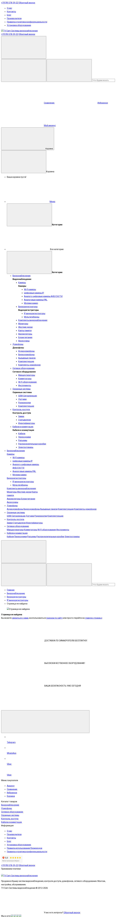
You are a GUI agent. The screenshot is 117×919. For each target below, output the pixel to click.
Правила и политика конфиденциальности (27, 22)
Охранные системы (22, 389)
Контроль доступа (21, 409)
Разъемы (22, 440)
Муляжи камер (31, 303)
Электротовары (25, 447)
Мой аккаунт (50, 125)
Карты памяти (25, 330)
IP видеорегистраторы (34, 313)
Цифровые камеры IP (34, 293)
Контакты (11, 11)
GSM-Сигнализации (27, 396)
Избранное (12, 793)
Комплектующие (26, 361)
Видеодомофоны (26, 354)
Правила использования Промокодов (24, 848)
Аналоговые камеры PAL (35, 300)
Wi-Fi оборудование (27, 382)
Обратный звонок (27, 3)
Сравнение (12, 789)
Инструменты (24, 385)
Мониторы (23, 324)
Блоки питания (25, 337)
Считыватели (24, 420)
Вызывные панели (27, 358)
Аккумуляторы (25, 334)
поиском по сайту (54, 618)
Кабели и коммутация (23, 427)
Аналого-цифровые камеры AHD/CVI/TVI (43, 296)
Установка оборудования (19, 25)
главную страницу (93, 618)
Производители (14, 18)
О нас (9, 8)
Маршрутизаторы (26, 375)
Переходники (24, 437)
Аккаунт (11, 786)
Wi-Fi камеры (30, 289)
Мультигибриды (31, 317)
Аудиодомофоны (26, 351)
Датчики (22, 399)
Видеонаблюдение (22, 276)
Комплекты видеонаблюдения (32, 320)
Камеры (22, 282)
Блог (9, 15)
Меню (52, 201)
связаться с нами (20, 618)
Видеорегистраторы (28, 306)
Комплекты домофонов (29, 365)
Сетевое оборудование (24, 368)
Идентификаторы (26, 423)
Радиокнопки (24, 402)
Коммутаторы (24, 378)
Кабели (21, 433)
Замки (21, 416)
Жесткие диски (25, 327)
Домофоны (18, 344)
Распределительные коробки (32, 444)
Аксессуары (24, 341)
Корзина (49, 149)
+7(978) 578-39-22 (9, 3)
